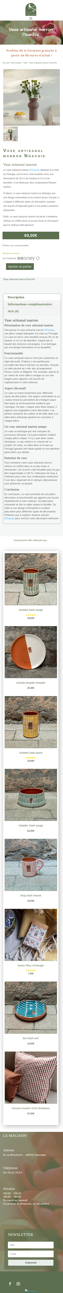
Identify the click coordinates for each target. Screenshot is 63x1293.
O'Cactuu (49, 330)
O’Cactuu (34, 170)
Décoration (16, 63)
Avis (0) (13, 311)
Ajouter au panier (20, 266)
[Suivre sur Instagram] (18, 1283)
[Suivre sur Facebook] (10, 1283)
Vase (25, 63)
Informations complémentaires (30, 304)
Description (16, 297)
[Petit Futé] (31, 1291)
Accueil (6, 63)
